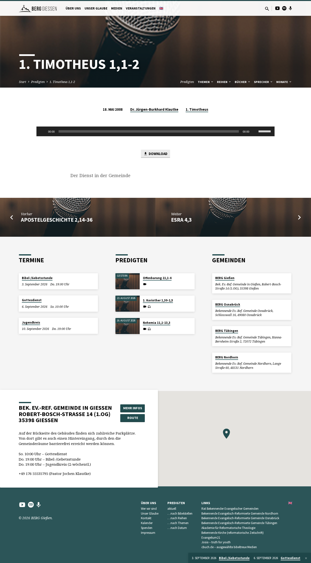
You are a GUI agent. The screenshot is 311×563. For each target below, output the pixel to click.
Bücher (241, 82)
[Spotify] (284, 8)
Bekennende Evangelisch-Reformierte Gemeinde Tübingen (239, 523)
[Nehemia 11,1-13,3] (127, 326)
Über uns (73, 8)
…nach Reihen (177, 518)
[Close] (306, 558)
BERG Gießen (224, 278)
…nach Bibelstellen (179, 513)
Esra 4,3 (181, 219)
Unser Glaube (96, 8)
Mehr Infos (132, 408)
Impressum (148, 533)
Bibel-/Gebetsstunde (37, 278)
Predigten (38, 82)
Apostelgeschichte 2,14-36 (57, 219)
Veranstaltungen (141, 8)
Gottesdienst (32, 300)
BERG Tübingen (226, 331)
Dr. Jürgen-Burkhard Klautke (154, 109)
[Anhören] (149, 307)
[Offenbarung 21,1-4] (127, 281)
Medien (116, 8)
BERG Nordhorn (226, 357)
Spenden (146, 528)
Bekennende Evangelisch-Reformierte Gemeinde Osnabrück (240, 518)
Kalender (147, 523)
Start (22, 82)
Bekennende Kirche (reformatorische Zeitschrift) (232, 533)
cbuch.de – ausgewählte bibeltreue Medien (229, 547)
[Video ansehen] (145, 284)
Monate (282, 82)
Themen (204, 82)
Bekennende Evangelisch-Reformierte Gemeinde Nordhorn (239, 513)
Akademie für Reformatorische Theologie (228, 528)
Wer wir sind (149, 509)
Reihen (222, 82)
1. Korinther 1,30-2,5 (158, 300)
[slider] (265, 131)
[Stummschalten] (254, 131)
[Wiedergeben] (42, 131)
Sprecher (262, 82)
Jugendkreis (31, 322)
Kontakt (146, 518)
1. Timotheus (197, 109)
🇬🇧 (161, 8)
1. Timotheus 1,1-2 (62, 82)
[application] (155, 131)
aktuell (171, 509)
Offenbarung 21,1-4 (157, 278)
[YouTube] (277, 8)
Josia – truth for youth (216, 542)
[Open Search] (267, 8)
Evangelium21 (210, 538)
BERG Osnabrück (227, 304)
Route (132, 418)
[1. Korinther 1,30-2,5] (127, 304)
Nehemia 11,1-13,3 (156, 323)
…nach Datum (177, 528)
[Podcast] (290, 8)
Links (205, 503)
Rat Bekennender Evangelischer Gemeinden (230, 509)
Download (157, 153)
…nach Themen (178, 523)
